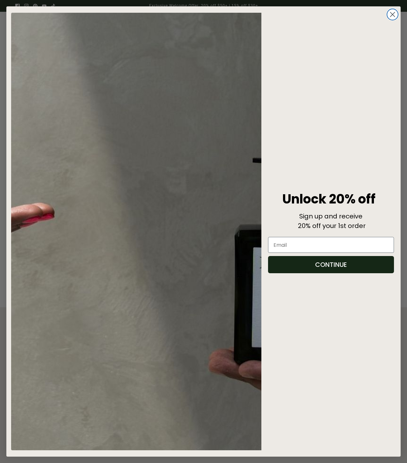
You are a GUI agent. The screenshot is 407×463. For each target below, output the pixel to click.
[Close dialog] (392, 14)
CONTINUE (331, 264)
